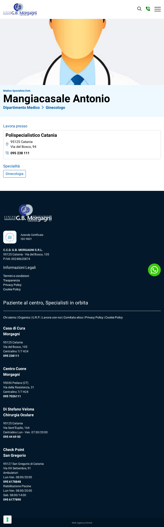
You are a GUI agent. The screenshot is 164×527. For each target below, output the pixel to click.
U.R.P (35, 317)
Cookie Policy (12, 289)
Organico (24, 317)
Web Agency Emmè (82, 522)
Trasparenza (11, 280)
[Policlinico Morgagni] (20, 9)
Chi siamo (9, 317)
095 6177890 (12, 499)
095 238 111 (19, 153)
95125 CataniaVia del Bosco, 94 (23, 144)
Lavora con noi (52, 317)
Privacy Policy (12, 285)
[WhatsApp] (154, 270)
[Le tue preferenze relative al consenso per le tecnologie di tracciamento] (7, 519)
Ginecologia (14, 174)
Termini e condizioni (16, 276)
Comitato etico (73, 317)
